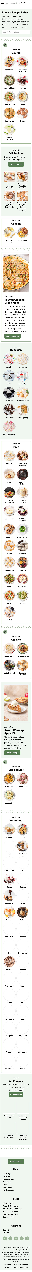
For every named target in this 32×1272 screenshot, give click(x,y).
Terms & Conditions (10, 1206)
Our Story (6, 1174)
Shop (5, 1185)
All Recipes (15, 1094)
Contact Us (7, 1230)
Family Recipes (8, 1190)
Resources (7, 1182)
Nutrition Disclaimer (10, 1211)
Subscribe (6, 1233)
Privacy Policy (8, 1203)
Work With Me (8, 1179)
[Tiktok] (22, 1238)
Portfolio (6, 1176)
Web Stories (7, 1187)
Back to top (16, 1161)
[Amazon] (27, 1238)
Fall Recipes (15, 164)
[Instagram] (16, 1238)
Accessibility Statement (12, 1209)
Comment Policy (9, 1217)
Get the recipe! (12, 336)
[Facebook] (5, 1238)
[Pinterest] (10, 1238)
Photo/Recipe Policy (10, 1214)
